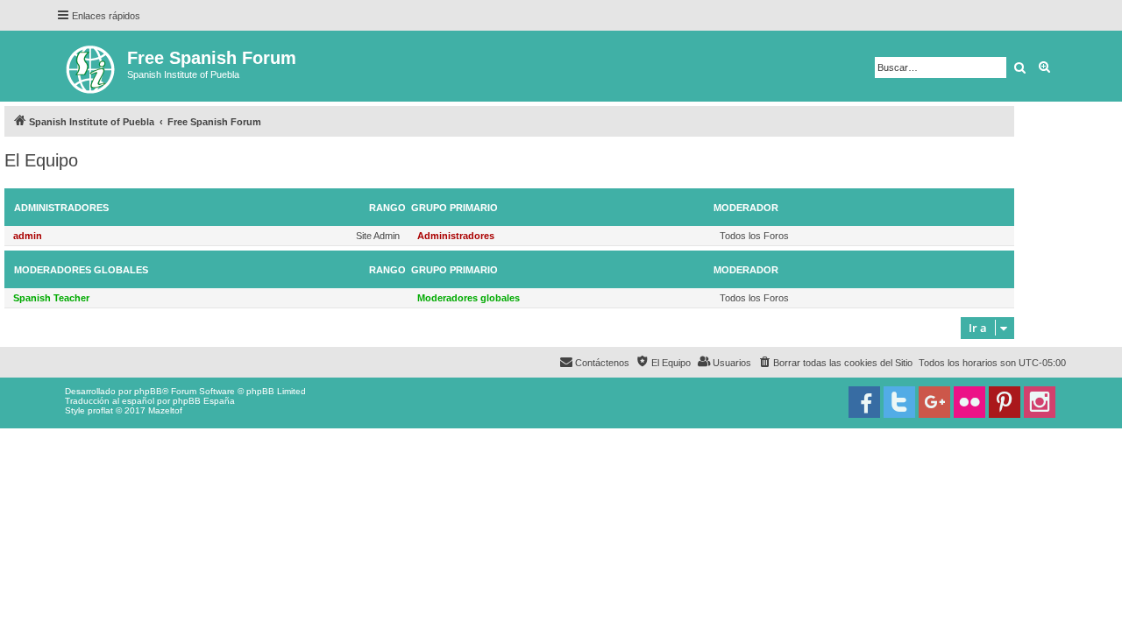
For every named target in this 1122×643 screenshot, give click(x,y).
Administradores (61, 207)
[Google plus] (934, 402)
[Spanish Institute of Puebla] (91, 66)
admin (27, 235)
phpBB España (204, 401)
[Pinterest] (1004, 402)
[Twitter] (899, 402)
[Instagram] (1039, 402)
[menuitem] (835, 362)
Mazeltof (165, 410)
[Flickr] (969, 402)
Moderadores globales (81, 270)
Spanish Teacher (51, 298)
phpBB (148, 391)
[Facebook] (864, 402)
